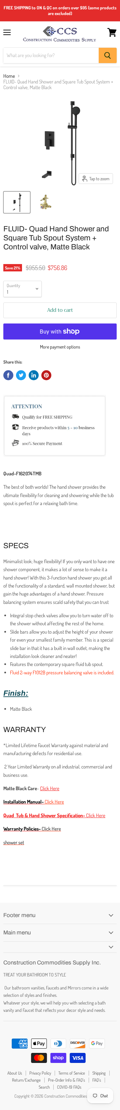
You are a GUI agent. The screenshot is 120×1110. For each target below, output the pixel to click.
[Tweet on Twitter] (21, 375)
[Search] (108, 55)
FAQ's (96, 1080)
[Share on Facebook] (8, 375)
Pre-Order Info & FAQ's (66, 1080)
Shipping (99, 1073)
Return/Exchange (26, 1080)
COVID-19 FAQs (69, 1087)
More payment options (60, 347)
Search (44, 1087)
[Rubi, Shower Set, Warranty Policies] (41, 829)
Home (9, 76)
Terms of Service (71, 1073)
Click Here (51, 829)
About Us (14, 1073)
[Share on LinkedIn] (34, 375)
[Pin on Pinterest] (46, 375)
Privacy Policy (40, 1073)
